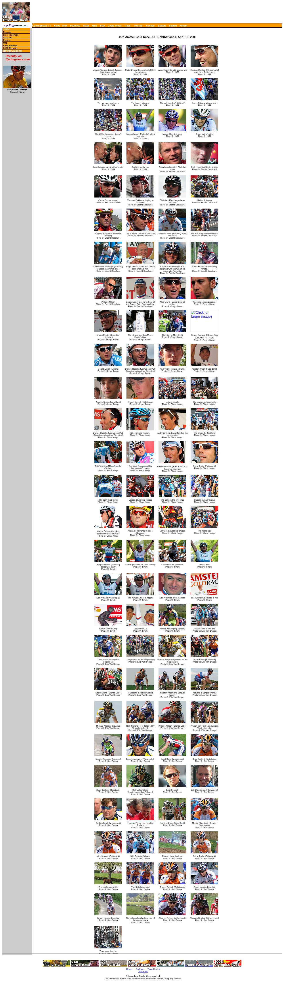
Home (6, 29)
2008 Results (10, 48)
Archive (139, 969)
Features (75, 25)
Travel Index (153, 969)
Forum (183, 25)
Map (5, 43)
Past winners (10, 45)
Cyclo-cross (115, 25)
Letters (162, 25)
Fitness (150, 25)
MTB (94, 25)
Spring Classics (12, 50)
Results (7, 32)
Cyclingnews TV (41, 25)
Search (173, 25)
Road (86, 25)
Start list (7, 37)
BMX (102, 25)
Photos (138, 25)
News (57, 25)
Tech (64, 25)
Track (127, 25)
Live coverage (11, 35)
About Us (143, 971)
